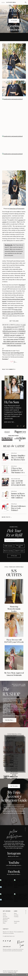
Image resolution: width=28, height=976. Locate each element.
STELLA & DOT (7, 329)
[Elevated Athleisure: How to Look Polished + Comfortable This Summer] (5, 507)
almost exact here (12, 327)
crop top (20, 220)
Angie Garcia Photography (17, 208)
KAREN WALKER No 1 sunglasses (12, 343)
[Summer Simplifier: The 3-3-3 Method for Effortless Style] (5, 456)
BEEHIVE (6, 333)
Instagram (11, 307)
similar (22, 333)
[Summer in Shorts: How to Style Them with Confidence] (5, 494)
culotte (4, 222)
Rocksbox (22, 284)
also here (20, 341)
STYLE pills (14, 20)
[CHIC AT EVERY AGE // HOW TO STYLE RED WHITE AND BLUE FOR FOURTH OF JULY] (5, 482)
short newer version (12, 339)
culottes (18, 335)
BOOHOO (7, 335)
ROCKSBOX (22, 331)
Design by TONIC (12, 972)
